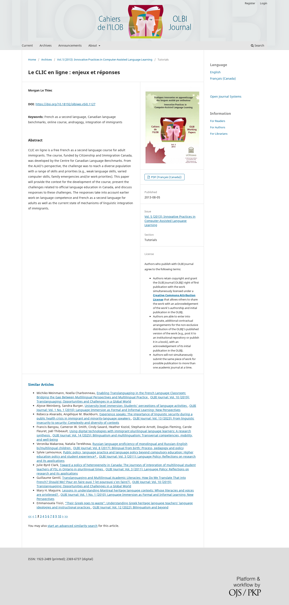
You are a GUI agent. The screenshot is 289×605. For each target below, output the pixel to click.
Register (250, 3)
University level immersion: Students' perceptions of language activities (136, 406)
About (93, 45)
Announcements (70, 45)
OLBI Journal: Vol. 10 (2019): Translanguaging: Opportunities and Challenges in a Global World (113, 399)
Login (263, 3)
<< (30, 516)
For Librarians (218, 134)
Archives (46, 45)
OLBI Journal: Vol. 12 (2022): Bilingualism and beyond (130, 507)
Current (27, 45)
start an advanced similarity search (73, 526)
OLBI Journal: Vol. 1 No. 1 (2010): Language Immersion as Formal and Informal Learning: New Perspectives (116, 408)
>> (66, 516)
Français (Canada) (223, 78)
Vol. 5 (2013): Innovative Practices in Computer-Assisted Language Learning (104, 59)
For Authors (217, 127)
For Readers (217, 121)
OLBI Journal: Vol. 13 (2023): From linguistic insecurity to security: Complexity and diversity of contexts (115, 420)
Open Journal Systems (225, 96)
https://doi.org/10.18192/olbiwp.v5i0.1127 (65, 104)
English (215, 72)
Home (32, 59)
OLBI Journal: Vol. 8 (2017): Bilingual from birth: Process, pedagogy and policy (128, 448)
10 (59, 516)
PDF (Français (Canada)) (166, 177)
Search (259, 45)
